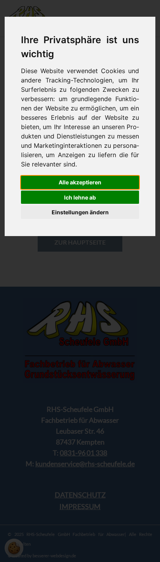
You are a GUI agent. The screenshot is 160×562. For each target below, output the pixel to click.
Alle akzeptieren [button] (80, 182)
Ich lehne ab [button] (80, 197)
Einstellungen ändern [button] (80, 212)
